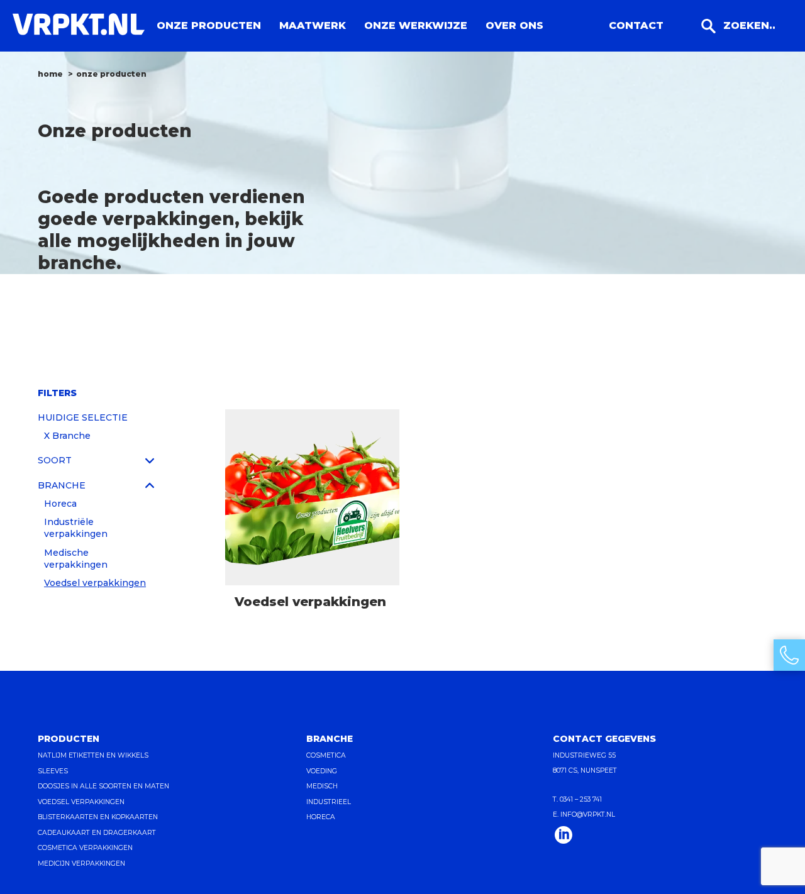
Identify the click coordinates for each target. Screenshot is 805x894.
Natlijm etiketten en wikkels (93, 755)
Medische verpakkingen (76, 558)
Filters (57, 393)
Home (50, 74)
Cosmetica (326, 755)
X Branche (67, 435)
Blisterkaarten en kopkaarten (98, 817)
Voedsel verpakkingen (95, 582)
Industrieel (328, 802)
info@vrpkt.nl (587, 814)
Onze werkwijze (415, 25)
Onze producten (209, 25)
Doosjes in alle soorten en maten (103, 786)
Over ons (514, 25)
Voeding (321, 771)
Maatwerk (312, 25)
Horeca (60, 503)
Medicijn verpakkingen (81, 863)
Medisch (322, 786)
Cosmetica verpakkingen (85, 848)
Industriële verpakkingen (76, 527)
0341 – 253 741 (581, 799)
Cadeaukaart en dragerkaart (97, 833)
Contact (636, 25)
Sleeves (53, 771)
